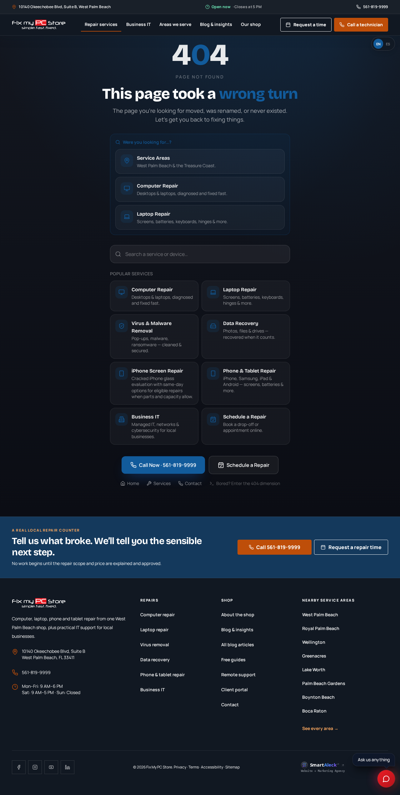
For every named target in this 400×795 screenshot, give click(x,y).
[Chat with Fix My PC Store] (386, 779)
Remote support (238, 675)
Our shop (251, 24)
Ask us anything (374, 759)
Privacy (180, 767)
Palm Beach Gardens (323, 683)
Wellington (313, 642)
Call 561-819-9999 (278, 547)
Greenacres (314, 656)
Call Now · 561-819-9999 (167, 465)
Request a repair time (355, 547)
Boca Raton (314, 711)
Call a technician (365, 25)
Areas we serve (175, 24)
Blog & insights (216, 24)
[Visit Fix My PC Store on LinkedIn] (67, 767)
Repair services (101, 24)
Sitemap (232, 767)
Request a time (309, 25)
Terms (193, 767)
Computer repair (157, 615)
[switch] (383, 44)
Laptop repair (154, 629)
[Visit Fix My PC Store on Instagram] (35, 767)
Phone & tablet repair (162, 675)
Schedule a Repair (248, 465)
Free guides (233, 659)
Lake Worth (313, 669)
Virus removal (154, 645)
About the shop (237, 615)
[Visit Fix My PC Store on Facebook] (19, 767)
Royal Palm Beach (320, 628)
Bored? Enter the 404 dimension (248, 483)
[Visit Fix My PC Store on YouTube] (51, 767)
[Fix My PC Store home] (38, 25)
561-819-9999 (36, 672)
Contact (193, 483)
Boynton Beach (318, 697)
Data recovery (155, 659)
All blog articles (237, 645)
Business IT (138, 24)
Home (133, 483)
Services (162, 483)
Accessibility (212, 767)
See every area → (320, 728)
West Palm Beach (320, 615)
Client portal (234, 689)
